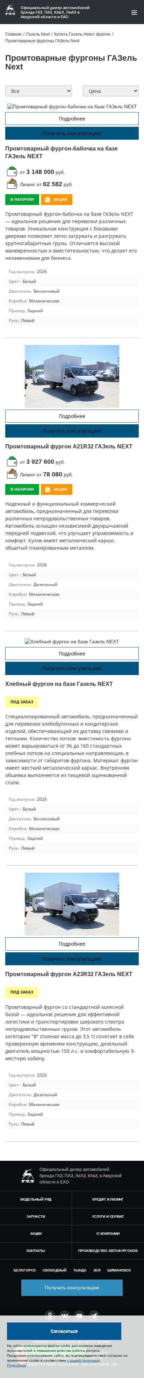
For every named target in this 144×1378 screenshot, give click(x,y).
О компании (108, 1234)
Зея (96, 1270)
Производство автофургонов (107, 1251)
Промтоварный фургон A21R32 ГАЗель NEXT (68, 446)
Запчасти (36, 1216)
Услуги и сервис (108, 1216)
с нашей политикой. (84, 1360)
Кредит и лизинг (108, 1199)
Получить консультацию (72, 133)
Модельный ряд (35, 1199)
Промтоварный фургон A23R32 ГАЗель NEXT (68, 974)
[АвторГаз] (27, 1176)
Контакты (36, 1251)
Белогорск (25, 1270)
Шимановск (119, 1270)
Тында (79, 1270)
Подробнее (72, 118)
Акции (36, 1234)
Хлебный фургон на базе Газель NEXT (59, 684)
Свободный (54, 1270)
